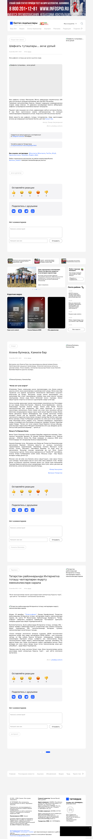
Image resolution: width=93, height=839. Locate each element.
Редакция (67, 29)
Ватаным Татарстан (55, 473)
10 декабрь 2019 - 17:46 (15, 588)
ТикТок (48, 153)
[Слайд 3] (36, 289)
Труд (68, 774)
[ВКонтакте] (13, 211)
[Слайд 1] (32, 289)
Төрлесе (14, 570)
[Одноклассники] (20, 211)
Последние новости (26, 774)
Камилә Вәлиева (17, 547)
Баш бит (13, 29)
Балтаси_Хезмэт (15, 160)
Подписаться (75, 833)
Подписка (77, 29)
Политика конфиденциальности (20, 835)
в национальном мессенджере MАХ (24, 145)
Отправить (56, 241)
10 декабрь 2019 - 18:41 (15, 358)
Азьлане (47, 29)
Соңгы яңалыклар (34, 29)
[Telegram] (26, 211)
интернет (14, 734)
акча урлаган (16, 173)
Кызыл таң (49, 119)
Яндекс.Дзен (33, 155)
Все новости (76, 329)
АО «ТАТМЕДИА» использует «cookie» (22, 832)
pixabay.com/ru (56, 660)
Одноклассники (15, 155)
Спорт (13, 346)
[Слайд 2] (34, 289)
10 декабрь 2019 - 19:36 (15, 51)
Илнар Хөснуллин (55, 469)
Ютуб (54, 153)
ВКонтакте (33, 153)
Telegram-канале (18, 136)
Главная (12, 774)
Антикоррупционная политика (19, 830)
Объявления (51, 774)
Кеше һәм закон (17, 40)
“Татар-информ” (31, 614)
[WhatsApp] (33, 211)
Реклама (56, 29)
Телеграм (24, 155)
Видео (21, 29)
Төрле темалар (79, 774)
